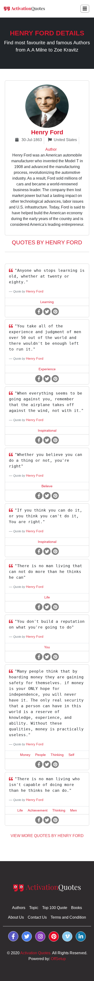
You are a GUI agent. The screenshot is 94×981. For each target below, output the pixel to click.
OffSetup (58, 959)
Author (51, 149)
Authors (18, 908)
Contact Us (37, 917)
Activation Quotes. (35, 953)
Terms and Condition (68, 917)
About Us (16, 917)
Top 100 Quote (54, 908)
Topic (33, 908)
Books (76, 908)
